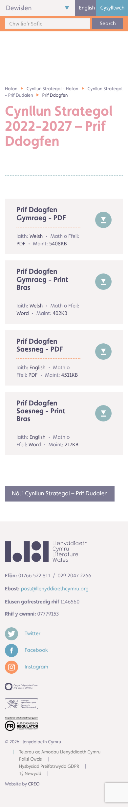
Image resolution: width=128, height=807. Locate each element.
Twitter (31, 633)
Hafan (11, 88)
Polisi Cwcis (30, 759)
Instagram (35, 667)
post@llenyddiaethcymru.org (55, 588)
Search (108, 23)
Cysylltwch (112, 8)
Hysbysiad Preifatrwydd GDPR (49, 766)
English (87, 8)
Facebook (35, 650)
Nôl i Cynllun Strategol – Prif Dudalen (60, 493)
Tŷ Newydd (30, 773)
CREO (34, 784)
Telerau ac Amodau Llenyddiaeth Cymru (59, 752)
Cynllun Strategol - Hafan (52, 88)
